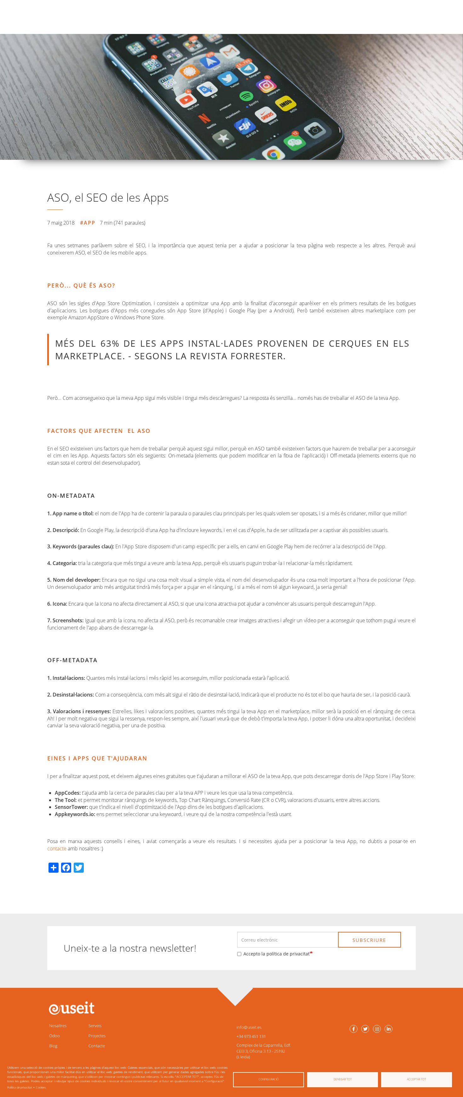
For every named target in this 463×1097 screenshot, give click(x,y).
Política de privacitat (19, 1087)
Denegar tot (343, 1079)
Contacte (97, 1046)
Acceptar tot (416, 1079)
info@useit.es (249, 1027)
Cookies (41, 1087)
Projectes (97, 1035)
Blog (53, 1046)
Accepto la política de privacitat (276, 954)
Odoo (54, 1035)
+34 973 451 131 (251, 1036)
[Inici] (70, 1008)
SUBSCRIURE (369, 940)
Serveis (95, 1025)
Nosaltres (57, 1025)
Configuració (269, 1079)
